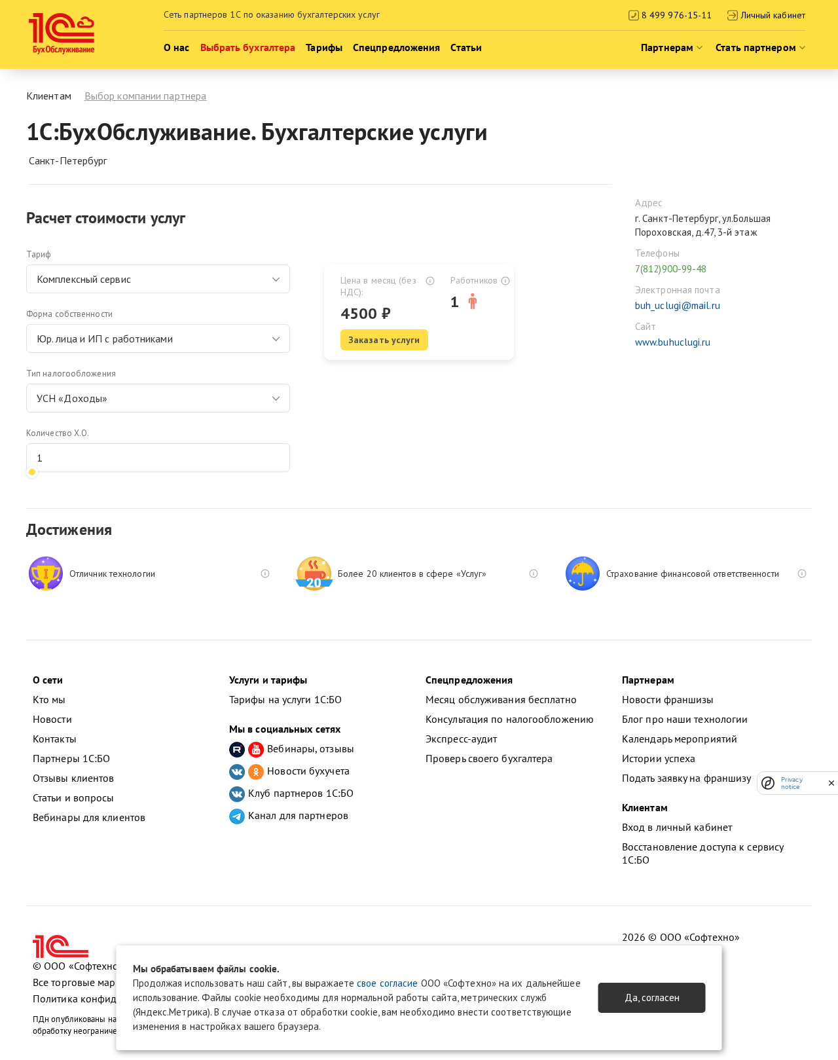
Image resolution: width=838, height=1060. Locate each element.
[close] (831, 783)
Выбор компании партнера (145, 95)
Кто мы (49, 699)
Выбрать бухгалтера (248, 47)
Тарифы (324, 47)
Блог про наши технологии (685, 718)
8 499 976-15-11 (675, 15)
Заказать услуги (384, 340)
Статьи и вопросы (74, 797)
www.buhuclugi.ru (673, 342)
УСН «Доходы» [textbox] (72, 398)
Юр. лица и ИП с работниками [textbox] (105, 338)
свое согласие (387, 983)
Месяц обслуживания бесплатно (501, 699)
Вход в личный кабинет (677, 826)
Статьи (466, 47)
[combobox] (158, 279)
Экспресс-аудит (461, 738)
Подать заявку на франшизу (687, 777)
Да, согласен (652, 997)
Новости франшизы (668, 699)
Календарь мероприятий (679, 738)
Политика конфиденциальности (107, 998)
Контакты (55, 738)
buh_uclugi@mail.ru (677, 305)
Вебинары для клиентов (89, 817)
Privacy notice (792, 783)
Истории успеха (658, 758)
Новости (52, 718)
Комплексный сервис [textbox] (84, 278)
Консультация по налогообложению (510, 718)
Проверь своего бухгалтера (489, 758)
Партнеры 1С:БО (71, 758)
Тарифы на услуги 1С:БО (285, 699)
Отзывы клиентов (74, 777)
